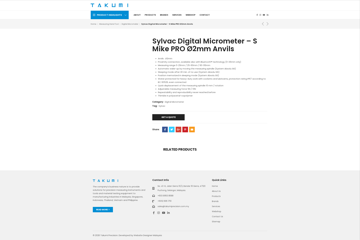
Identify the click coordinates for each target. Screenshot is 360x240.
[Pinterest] (185, 129)
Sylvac (162, 105)
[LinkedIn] (267, 15)
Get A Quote (168, 117)
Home (93, 24)
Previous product (263, 23)
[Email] (192, 129)
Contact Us (217, 216)
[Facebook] (257, 15)
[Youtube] (264, 15)
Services (216, 206)
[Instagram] (260, 15)
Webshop (216, 211)
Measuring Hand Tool (109, 24)
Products (216, 196)
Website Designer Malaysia (148, 235)
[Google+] (178, 129)
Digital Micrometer (130, 24)
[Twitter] (172, 129)
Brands (215, 201)
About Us (216, 191)
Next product (267, 23)
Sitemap (216, 221)
